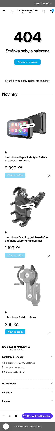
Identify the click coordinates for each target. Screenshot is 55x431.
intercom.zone (24, 426)
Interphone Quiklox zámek (20, 317)
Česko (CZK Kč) (42, 3)
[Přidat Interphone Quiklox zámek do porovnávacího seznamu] (49, 332)
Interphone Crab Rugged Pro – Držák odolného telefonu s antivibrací (26, 239)
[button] (4, 11)
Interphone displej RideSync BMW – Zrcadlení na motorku (26, 159)
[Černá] (6, 152)
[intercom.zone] (16, 349)
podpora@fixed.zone (16, 372)
